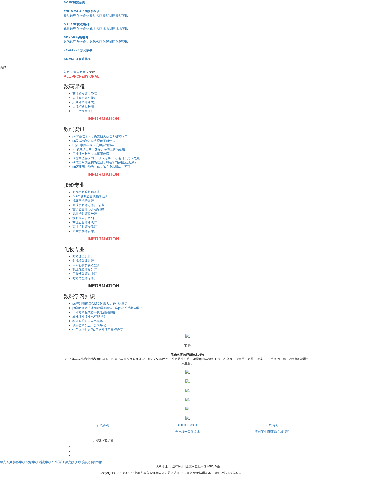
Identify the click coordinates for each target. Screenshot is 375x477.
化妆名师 (96, 28)
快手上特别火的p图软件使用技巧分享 (97, 329)
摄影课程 (70, 15)
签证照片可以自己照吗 (87, 321)
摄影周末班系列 (83, 218)
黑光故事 (78, 50)
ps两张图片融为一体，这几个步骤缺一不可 (101, 166)
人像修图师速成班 (84, 102)
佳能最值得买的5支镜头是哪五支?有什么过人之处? (106, 158)
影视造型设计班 (83, 260)
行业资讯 (58, 462)
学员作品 (83, 15)
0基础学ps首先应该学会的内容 (93, 145)
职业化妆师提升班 (84, 269)
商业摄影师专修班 (84, 226)
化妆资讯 (122, 28)
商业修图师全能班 (84, 97)
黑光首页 (74, 2)
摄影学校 (19, 462)
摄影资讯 (122, 15)
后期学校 (45, 462)
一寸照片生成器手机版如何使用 (93, 312)
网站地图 (97, 462)
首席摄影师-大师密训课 (88, 209)
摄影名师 (96, 15)
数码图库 (109, 41)
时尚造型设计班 (83, 256)
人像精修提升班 (83, 106)
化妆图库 (109, 28)
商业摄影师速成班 (84, 222)
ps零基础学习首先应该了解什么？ (95, 140)
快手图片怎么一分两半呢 (89, 325)
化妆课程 (70, 28)
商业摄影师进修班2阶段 (88, 205)
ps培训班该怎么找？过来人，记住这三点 (99, 303)
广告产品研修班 (83, 110)
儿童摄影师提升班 (84, 213)
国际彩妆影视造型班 (86, 265)
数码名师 (96, 41)
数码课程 (70, 41)
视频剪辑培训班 (83, 200)
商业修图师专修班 (84, 93)
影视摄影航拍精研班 (86, 192)
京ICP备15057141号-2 (260, 472)
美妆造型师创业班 (84, 273)
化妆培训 (76, 24)
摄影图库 (109, 15)
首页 (67, 72)
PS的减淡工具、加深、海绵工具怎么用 (98, 149)
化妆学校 (32, 462)
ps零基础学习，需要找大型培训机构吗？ (99, 136)
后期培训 (76, 37)
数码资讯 (122, 41)
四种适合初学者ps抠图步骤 (90, 153)
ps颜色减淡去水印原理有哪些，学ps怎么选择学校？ (107, 307)
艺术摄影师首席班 (84, 231)
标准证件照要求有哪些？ (89, 316)
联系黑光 (77, 59)
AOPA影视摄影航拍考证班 (90, 196)
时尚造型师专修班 (84, 278)
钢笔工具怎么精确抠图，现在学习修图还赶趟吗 (104, 162)
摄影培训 (82, 11)
